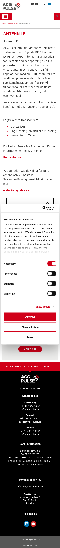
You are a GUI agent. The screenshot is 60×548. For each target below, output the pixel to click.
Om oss (34, 4)
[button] (5, 16)
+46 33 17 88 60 (31, 406)
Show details (43, 306)
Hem (4, 23)
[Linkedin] (26, 524)
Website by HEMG (30, 545)
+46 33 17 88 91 (32, 431)
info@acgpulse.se (30, 409)
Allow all (30, 316)
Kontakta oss (12, 157)
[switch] (51, 273)
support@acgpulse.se (30, 422)
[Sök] (57, 16)
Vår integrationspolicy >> (30, 486)
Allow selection (30, 327)
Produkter (13, 23)
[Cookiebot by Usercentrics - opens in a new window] (42, 208)
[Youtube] (33, 524)
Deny (30, 337)
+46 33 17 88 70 (32, 418)
